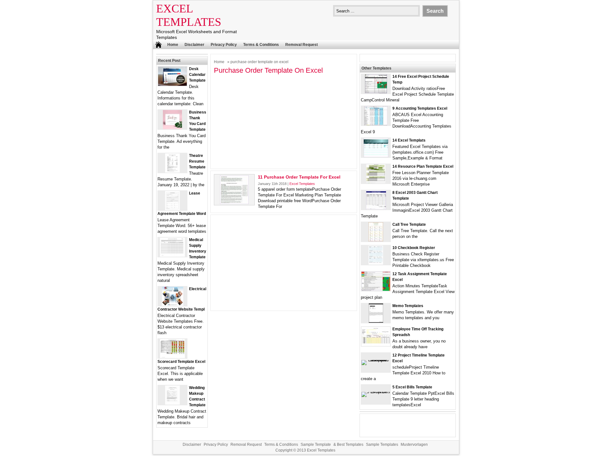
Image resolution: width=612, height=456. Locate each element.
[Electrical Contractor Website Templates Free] (172, 304)
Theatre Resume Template (197, 161)
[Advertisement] (283, 120)
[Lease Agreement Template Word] (172, 208)
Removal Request (301, 44)
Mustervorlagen (414, 444)
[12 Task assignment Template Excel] (375, 289)
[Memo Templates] (376, 321)
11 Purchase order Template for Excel (299, 177)
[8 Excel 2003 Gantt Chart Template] (376, 208)
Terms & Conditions (261, 44)
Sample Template (316, 444)
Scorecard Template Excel (181, 361)
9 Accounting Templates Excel (419, 108)
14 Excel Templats (409, 140)
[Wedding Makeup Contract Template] (172, 403)
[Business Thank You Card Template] (172, 127)
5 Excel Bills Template (412, 387)
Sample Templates (382, 444)
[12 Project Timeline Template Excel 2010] (375, 359)
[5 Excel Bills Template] (375, 391)
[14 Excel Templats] (376, 155)
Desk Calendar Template (197, 75)
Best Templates (350, 444)
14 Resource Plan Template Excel (422, 166)
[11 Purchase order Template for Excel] (234, 202)
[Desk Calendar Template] (172, 84)
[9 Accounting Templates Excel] (375, 123)
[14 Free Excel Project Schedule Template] (376, 92)
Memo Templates (407, 306)
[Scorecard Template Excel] (172, 356)
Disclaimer (194, 44)
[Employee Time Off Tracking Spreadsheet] (375, 344)
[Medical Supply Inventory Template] (172, 255)
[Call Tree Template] (375, 240)
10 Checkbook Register (413, 248)
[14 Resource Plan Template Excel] (375, 182)
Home (172, 44)
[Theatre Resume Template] (172, 171)
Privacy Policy (224, 44)
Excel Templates (302, 184)
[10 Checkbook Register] (375, 263)
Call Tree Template (409, 224)
